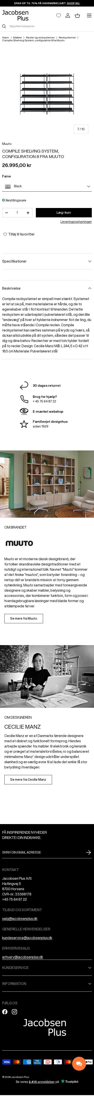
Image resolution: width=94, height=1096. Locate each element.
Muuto (7, 143)
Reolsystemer (67, 37)
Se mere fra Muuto (23, 618)
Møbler (17, 37)
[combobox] (47, 26)
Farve (6, 176)
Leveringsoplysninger (76, 221)
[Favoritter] (58, 15)
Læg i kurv (64, 212)
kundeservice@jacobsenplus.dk (27, 938)
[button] (77, 15)
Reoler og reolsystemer (40, 37)
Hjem (5, 37)
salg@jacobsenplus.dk (19, 918)
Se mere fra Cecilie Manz (28, 779)
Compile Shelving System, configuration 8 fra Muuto (33, 40)
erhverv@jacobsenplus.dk (22, 957)
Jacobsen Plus (20, 1076)
